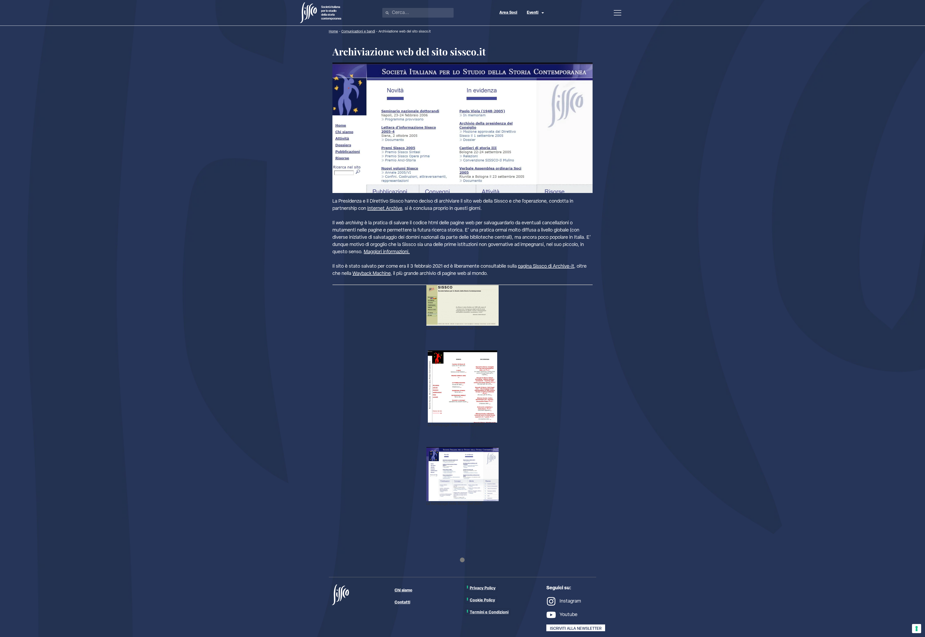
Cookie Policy (482, 599)
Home (333, 31)
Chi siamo (403, 590)
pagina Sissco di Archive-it (546, 266)
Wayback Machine (371, 273)
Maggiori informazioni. (387, 252)
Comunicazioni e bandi (358, 31)
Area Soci (508, 13)
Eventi (532, 13)
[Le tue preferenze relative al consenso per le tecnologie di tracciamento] (916, 628)
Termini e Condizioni (489, 612)
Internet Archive (384, 208)
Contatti (402, 602)
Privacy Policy (483, 587)
